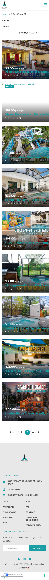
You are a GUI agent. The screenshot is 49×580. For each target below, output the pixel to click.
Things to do (9, 512)
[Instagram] (24, 559)
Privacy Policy (33, 525)
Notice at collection (8, 578)
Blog (5, 522)
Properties (9, 507)
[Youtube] (30, 559)
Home (5, 502)
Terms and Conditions (32, 518)
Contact (30, 512)
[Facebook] (19, 559)
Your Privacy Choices (15, 574)
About (29, 502)
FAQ (28, 507)
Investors (8, 517)
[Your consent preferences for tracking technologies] (44, 575)
